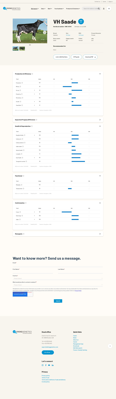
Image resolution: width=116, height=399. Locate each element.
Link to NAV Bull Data (61, 57)
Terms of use (45, 377)
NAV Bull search (77, 348)
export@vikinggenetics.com (50, 347)
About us (75, 340)
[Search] (98, 9)
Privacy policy (46, 375)
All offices (47, 352)
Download (76, 346)
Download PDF (89, 57)
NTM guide (76, 57)
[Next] (44, 32)
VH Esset (81, 35)
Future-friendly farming (80, 350)
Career (75, 342)
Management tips (78, 344)
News (74, 337)
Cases (75, 335)
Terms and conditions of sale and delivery (53, 379)
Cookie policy (46, 381)
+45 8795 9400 (48, 341)
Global (110, 1)
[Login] (104, 8)
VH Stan (68, 35)
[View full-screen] (45, 20)
